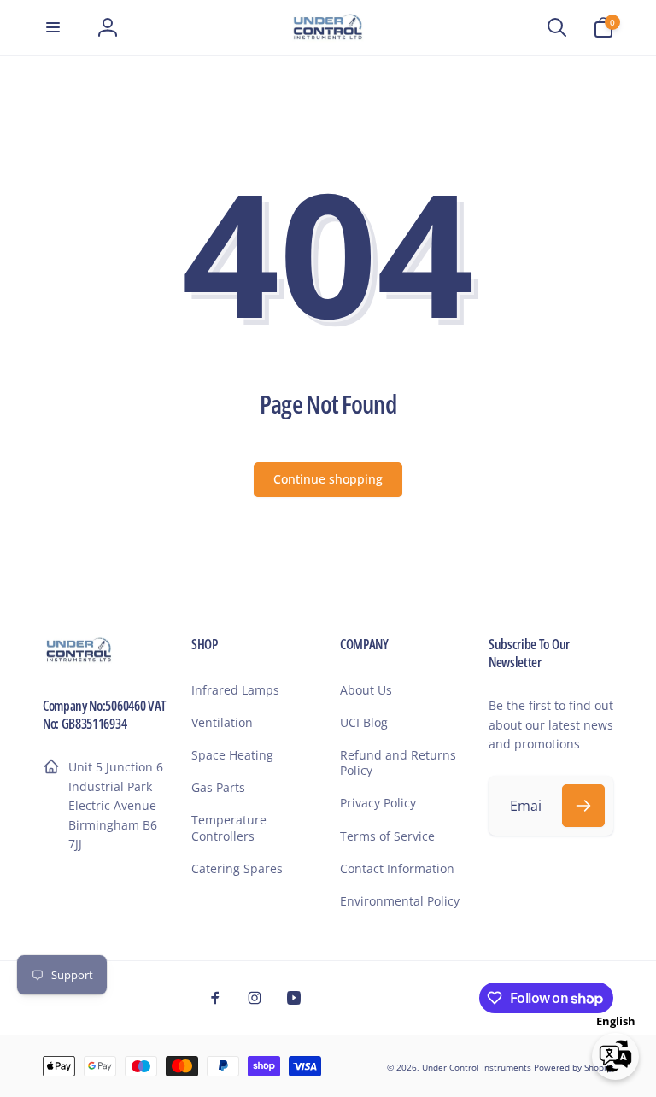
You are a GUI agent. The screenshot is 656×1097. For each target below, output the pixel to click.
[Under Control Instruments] (79, 659)
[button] (53, 27)
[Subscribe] (583, 805)
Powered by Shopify (573, 1067)
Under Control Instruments (478, 1067)
